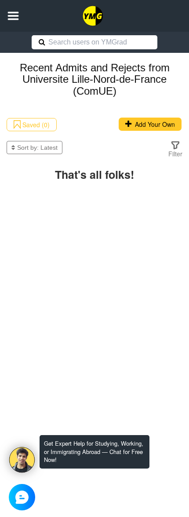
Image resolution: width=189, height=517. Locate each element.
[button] (13, 15)
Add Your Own (153, 124)
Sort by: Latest (37, 147)
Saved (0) (35, 124)
